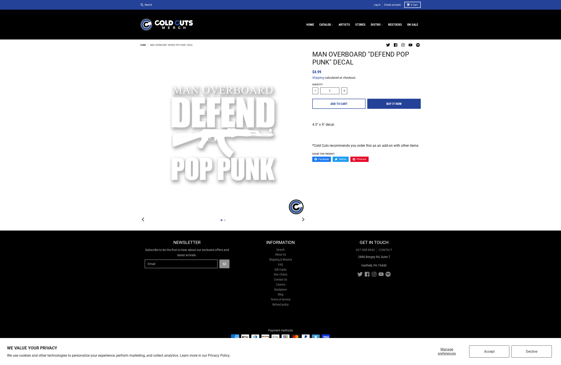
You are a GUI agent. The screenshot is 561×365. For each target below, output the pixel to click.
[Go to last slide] (143, 219)
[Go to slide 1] (222, 220)
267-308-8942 (365, 250)
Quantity (317, 84)
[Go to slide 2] (224, 220)
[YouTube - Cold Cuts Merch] (410, 45)
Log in (377, 4)
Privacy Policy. (219, 355)
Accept (489, 351)
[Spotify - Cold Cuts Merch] (418, 45)
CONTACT (385, 250)
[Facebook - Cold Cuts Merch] (395, 45)
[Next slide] (303, 219)
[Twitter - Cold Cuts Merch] (388, 45)
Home (143, 45)
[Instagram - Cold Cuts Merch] (403, 45)
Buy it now (394, 104)
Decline (531, 351)
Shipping (318, 77)
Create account (392, 4)
